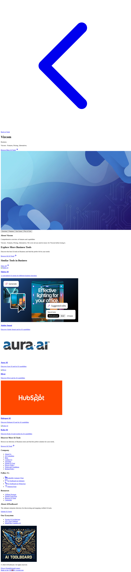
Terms (8, 568)
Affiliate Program (10, 494)
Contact (17, 568)
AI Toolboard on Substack (15, 481)
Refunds (12, 568)
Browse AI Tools (10, 498)
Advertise (8, 461)
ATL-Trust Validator (11, 521)
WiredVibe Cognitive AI (13, 523)
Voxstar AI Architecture (12, 519)
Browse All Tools (6, 446)
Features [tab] (11, 231)
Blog (6, 458)
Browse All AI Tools (7, 256)
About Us (8, 454)
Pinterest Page (11, 486)
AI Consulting (9, 456)
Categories (8, 500)
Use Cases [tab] (19, 231)
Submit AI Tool (10, 463)
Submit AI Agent (6, 511)
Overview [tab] (4, 231)
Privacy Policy (9, 465)
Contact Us (8, 460)
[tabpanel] (65, 239)
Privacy (3, 568)
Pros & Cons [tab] (27, 231)
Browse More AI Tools (8, 150)
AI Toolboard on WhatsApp (16, 484)
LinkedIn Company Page (15, 478)
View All (4, 266)
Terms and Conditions (12, 467)
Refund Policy (9, 469)
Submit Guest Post (11, 496)
